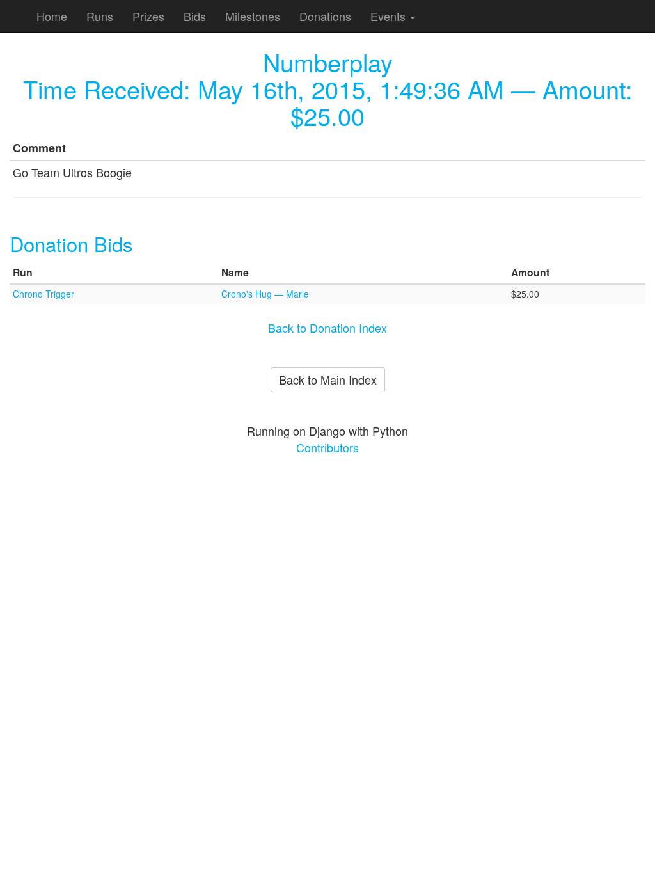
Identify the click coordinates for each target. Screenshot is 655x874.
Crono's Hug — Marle (265, 293)
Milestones (252, 16)
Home (51, 16)
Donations (325, 16)
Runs (99, 16)
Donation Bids (71, 243)
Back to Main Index (328, 379)
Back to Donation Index (327, 327)
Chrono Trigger (43, 293)
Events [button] (389, 16)
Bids (195, 16)
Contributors (327, 447)
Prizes (148, 16)
